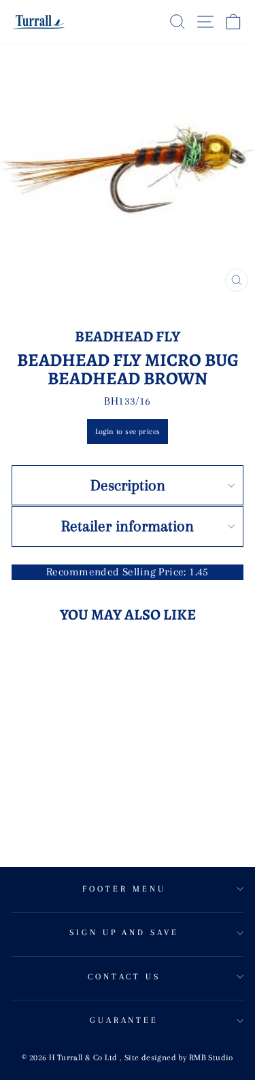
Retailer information (127, 526)
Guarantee (124, 1020)
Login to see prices (127, 431)
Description (127, 485)
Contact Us (124, 976)
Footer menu (124, 889)
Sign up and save (124, 932)
